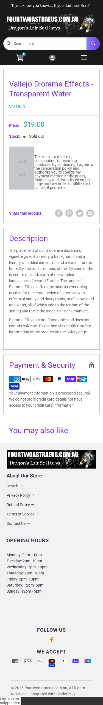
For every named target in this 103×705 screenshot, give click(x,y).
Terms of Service (21, 514)
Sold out (21, 168)
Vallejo (17, 106)
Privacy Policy (19, 495)
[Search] (93, 43)
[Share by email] (90, 213)
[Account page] (52, 58)
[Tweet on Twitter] (79, 213)
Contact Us (16, 523)
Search (13, 486)
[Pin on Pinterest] (69, 213)
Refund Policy (19, 505)
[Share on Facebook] (59, 213)
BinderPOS (65, 694)
